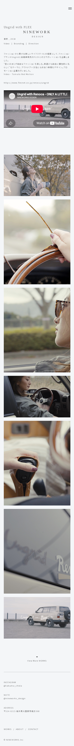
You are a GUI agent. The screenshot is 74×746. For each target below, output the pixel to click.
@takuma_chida (13, 685)
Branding (19, 43)
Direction (34, 43)
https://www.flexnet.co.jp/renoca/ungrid (26, 82)
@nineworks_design (15, 698)
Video (7, 43)
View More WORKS (37, 660)
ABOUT (20, 729)
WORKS (8, 729)
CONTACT (33, 729)
